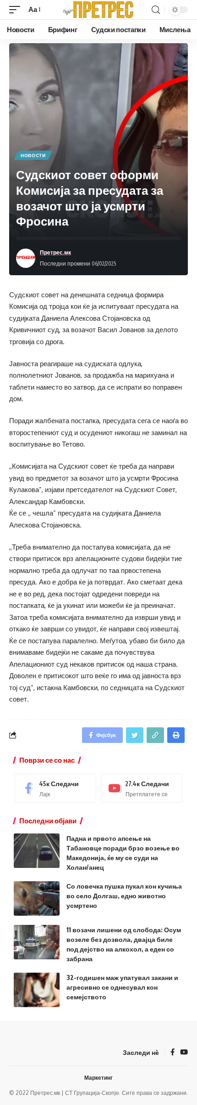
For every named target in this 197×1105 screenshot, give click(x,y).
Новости (33, 155)
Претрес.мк (55, 252)
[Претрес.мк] (98, 9)
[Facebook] (55, 788)
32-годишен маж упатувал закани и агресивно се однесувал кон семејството (122, 987)
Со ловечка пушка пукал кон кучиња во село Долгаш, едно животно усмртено (124, 895)
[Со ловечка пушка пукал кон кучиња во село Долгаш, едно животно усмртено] (37, 898)
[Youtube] (141, 788)
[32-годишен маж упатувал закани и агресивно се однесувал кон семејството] (37, 990)
